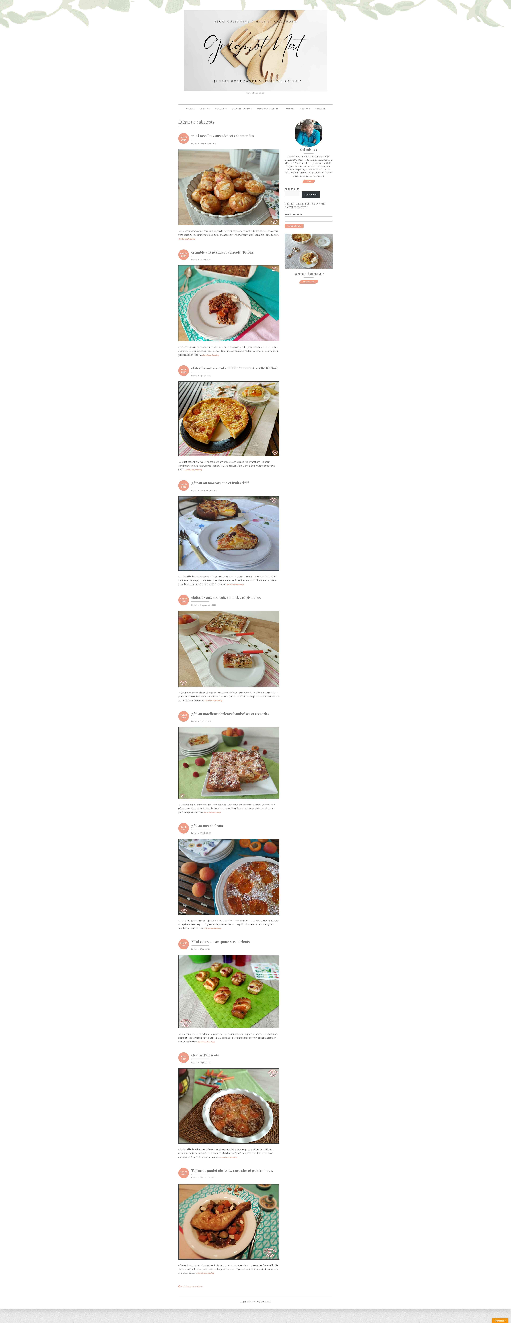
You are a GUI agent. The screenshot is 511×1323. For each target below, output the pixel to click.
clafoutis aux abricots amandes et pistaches (226, 597)
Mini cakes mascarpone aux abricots (220, 941)
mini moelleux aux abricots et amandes (222, 135)
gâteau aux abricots (207, 825)
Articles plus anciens (192, 1286)
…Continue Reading (210, 355)
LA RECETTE (308, 282)
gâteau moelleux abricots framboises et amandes (230, 713)
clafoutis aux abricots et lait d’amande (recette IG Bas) (234, 368)
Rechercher (292, 189)
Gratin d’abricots (205, 1055)
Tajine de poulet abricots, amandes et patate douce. (232, 1170)
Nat (195, 143)
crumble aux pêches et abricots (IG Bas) (222, 252)
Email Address (293, 214)
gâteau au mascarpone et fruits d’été (220, 483)
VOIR (309, 181)
